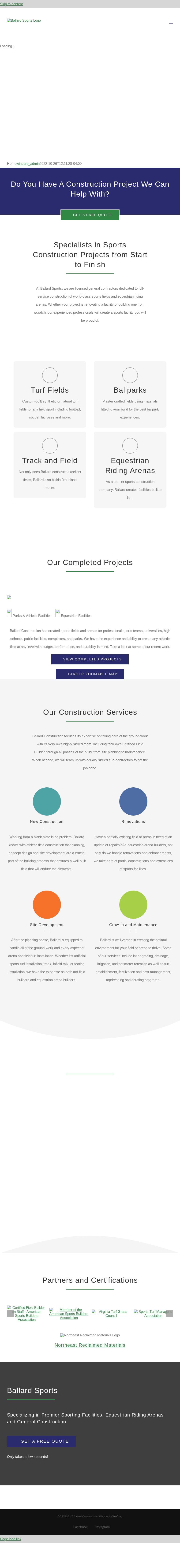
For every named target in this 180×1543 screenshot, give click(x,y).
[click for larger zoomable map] (9, 598)
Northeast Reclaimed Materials (90, 1345)
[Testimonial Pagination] (70, 1221)
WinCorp (117, 1516)
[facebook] (90, 1355)
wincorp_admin (28, 164)
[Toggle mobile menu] (171, 21)
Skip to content (11, 4)
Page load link (10, 1539)
